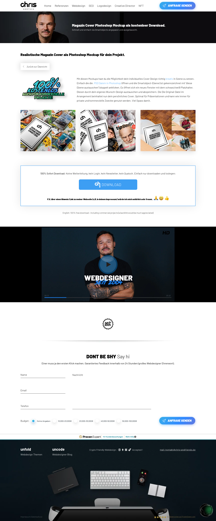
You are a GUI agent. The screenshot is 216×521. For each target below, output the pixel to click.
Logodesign (104, 5)
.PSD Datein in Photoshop (107, 83)
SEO (91, 5)
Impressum (25, 517)
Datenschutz (36, 517)
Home (47, 5)
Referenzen (61, 5)
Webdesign (78, 5)
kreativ (169, 78)
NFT (141, 5)
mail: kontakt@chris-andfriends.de (178, 449)
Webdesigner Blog (62, 454)
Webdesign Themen (31, 454)
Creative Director (125, 5)
